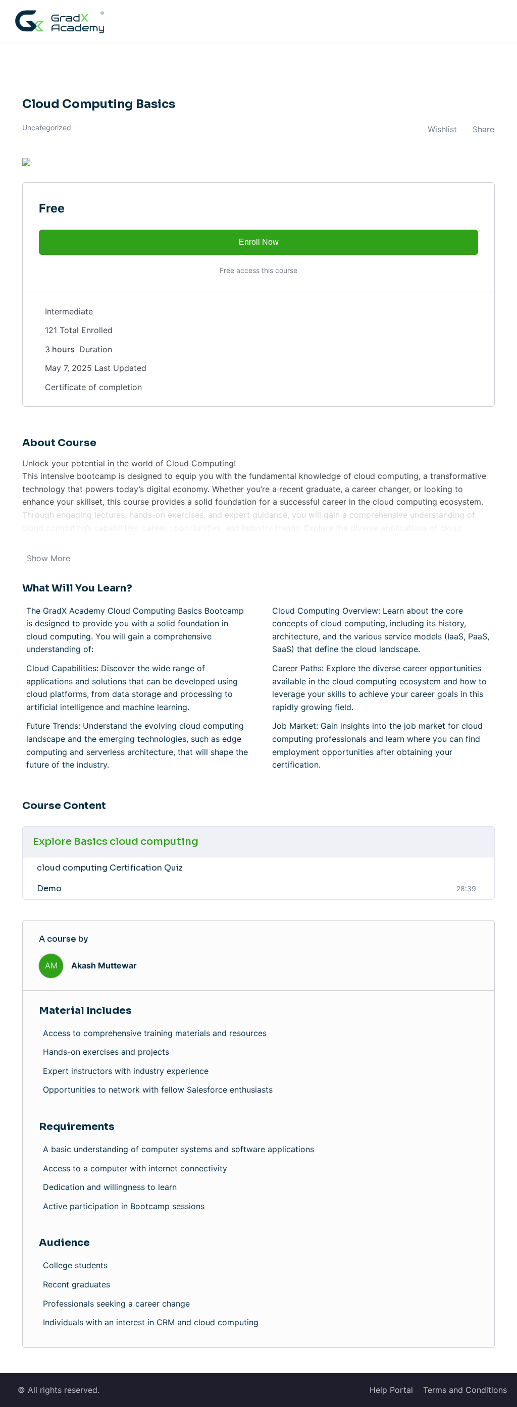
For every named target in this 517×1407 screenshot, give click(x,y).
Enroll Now (259, 242)
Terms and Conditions (465, 1390)
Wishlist (442, 129)
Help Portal (391, 1390)
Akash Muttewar (104, 965)
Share (483, 129)
